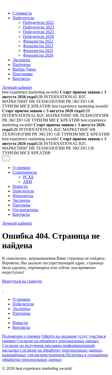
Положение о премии (21, 336)
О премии (21, 167)
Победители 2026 (38, 36)
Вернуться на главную (22, 281)
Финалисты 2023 (38, 46)
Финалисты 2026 (38, 55)
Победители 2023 (38, 27)
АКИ (27, 181)
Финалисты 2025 (38, 50)
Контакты (21, 78)
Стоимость (22, 13)
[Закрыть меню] (6, 158)
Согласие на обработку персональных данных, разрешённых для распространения (52, 352)
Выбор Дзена (24, 69)
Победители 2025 (38, 32)
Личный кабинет (17, 87)
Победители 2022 (38, 22)
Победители (23, 18)
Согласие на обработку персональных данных (58, 341)
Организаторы (25, 209)
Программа (23, 74)
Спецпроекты (25, 172)
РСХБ (28, 177)
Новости (20, 186)
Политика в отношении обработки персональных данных (55, 357)
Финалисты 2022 (38, 41)
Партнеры (21, 64)
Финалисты (23, 195)
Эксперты (21, 60)
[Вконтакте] (2, 290)
